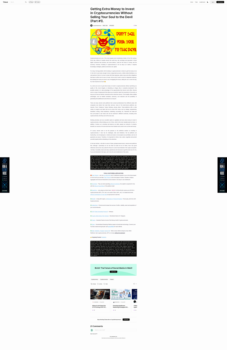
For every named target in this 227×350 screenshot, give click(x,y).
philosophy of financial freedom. (114, 198)
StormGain (94, 184)
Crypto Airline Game (97, 216)
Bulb (93, 230)
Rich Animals (105, 216)
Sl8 (109, 230)
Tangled (102, 230)
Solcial (106, 230)
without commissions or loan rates (98, 194)
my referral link (107, 175)
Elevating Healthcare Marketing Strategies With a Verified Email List (120, 306)
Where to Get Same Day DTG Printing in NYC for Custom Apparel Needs (99, 306)
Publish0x (97, 230)
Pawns (93, 220)
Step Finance (95, 175)
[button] (191, 2)
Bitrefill (93, 198)
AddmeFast (95, 205)
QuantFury (94, 190)
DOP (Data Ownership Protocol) (100, 211)
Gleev (93, 224)
